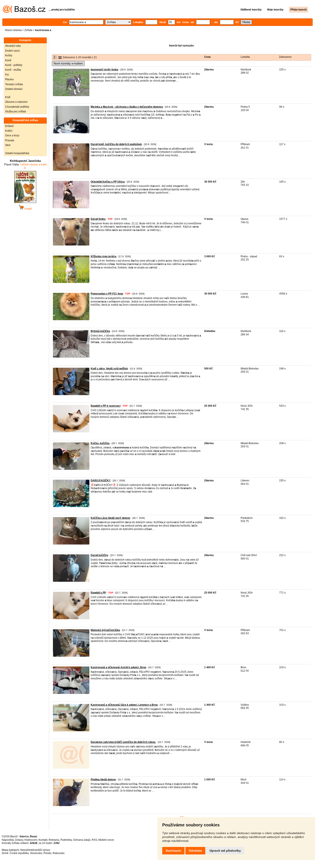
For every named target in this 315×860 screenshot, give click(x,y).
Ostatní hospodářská (17, 153)
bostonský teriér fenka (104, 69)
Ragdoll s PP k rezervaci (105, 405)
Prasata (9, 140)
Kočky (8, 55)
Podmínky (66, 839)
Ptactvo (9, 79)
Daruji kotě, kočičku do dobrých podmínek (116, 144)
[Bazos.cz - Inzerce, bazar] (24, 11)
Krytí (7, 97)
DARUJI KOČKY (101, 480)
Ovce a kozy (12, 135)
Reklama (54, 839)
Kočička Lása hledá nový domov (110, 517)
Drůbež (9, 126)
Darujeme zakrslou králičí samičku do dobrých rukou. (123, 742)
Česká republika (19, 853)
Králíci (8, 130)
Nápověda (8, 839)
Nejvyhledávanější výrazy (35, 849)
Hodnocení (30, 839)
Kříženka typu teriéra (103, 256)
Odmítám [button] (195, 850)
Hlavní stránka (13, 30)
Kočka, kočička (100, 443)
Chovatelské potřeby (17, 106)
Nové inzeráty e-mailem (68, 63)
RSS (94, 839)
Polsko (47, 853)
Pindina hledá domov (103, 779)
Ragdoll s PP (98, 592)
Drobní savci (12, 50)
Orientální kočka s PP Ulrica (108, 181)
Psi (7, 74)
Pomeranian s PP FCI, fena (107, 293)
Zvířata (28, 30)
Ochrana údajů (81, 839)
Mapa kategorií (10, 849)
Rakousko (58, 853)
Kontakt (43, 839)
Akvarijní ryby (13, 45)
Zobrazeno (285, 56)
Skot (7, 145)
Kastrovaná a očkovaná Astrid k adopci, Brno (118, 667)
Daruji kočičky (99, 555)
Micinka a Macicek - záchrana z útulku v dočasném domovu (127, 106)
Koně (8, 60)
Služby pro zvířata (15, 111)
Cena (207, 56)
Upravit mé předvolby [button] (225, 850)
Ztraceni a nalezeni (16, 101)
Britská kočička (100, 331)
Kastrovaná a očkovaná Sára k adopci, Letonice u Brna (124, 704)
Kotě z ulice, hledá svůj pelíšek (109, 368)
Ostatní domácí (13, 89)
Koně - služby (13, 69)
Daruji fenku (98, 218)
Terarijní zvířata (14, 84)
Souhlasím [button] (173, 850)
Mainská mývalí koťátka (105, 630)
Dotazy (19, 839)
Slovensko (36, 853)
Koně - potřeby (13, 65)
